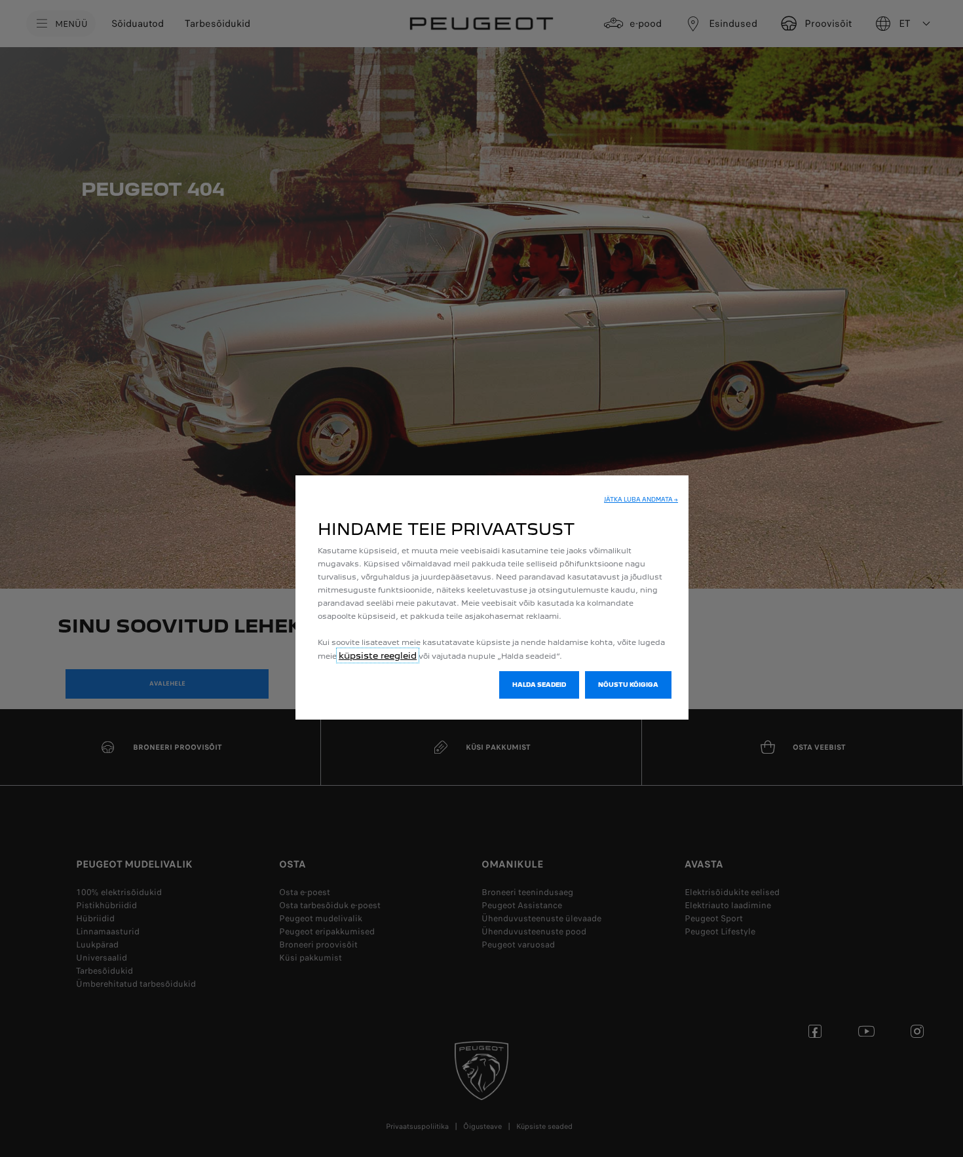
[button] (641, 499)
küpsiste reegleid (378, 655)
